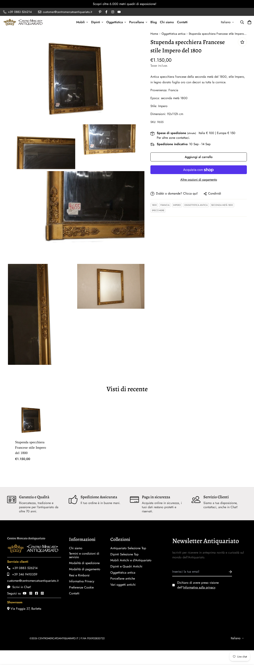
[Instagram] (30, 593)
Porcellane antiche (122, 578)
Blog (153, 22)
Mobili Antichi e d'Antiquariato (130, 560)
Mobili (80, 22)
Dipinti (95, 22)
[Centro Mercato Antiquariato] (23, 22)
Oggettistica (114, 22)
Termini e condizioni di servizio (84, 555)
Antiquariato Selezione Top (128, 548)
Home (154, 34)
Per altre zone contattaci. (173, 138)
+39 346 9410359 (23, 574)
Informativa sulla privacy (199, 587)
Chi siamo (167, 22)
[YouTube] (24, 593)
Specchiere (158, 210)
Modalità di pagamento (84, 569)
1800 (154, 205)
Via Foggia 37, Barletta (25, 608)
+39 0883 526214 (24, 568)
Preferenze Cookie (81, 587)
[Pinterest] (42, 593)
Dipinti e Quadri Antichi (126, 566)
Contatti (182, 22)
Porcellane (136, 22)
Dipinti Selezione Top (124, 554)
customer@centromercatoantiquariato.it (33, 580)
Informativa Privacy (81, 581)
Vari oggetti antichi (123, 584)
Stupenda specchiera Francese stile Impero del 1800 (30, 447)
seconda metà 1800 (222, 205)
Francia (164, 205)
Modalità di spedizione (84, 563)
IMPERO (177, 205)
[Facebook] (36, 593)
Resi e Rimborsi (79, 575)
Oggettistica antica (173, 34)
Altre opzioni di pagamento (198, 179)
